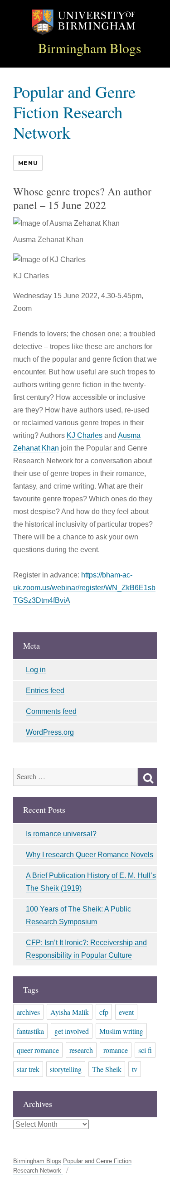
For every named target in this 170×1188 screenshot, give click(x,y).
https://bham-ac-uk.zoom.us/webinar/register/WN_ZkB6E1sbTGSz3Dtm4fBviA (84, 587)
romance (115, 1050)
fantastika (30, 1031)
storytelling (66, 1069)
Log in (36, 670)
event (126, 1012)
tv (134, 1069)
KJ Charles (84, 435)
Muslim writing (121, 1031)
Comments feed (51, 711)
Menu (28, 162)
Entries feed (45, 690)
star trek (28, 1069)
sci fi (145, 1050)
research (81, 1050)
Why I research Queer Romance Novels (89, 854)
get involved (71, 1031)
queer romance (38, 1050)
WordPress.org (50, 732)
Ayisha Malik (69, 1012)
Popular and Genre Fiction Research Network (74, 111)
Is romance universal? (61, 834)
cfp (103, 1012)
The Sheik (106, 1069)
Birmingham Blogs (89, 48)
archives (28, 1012)
